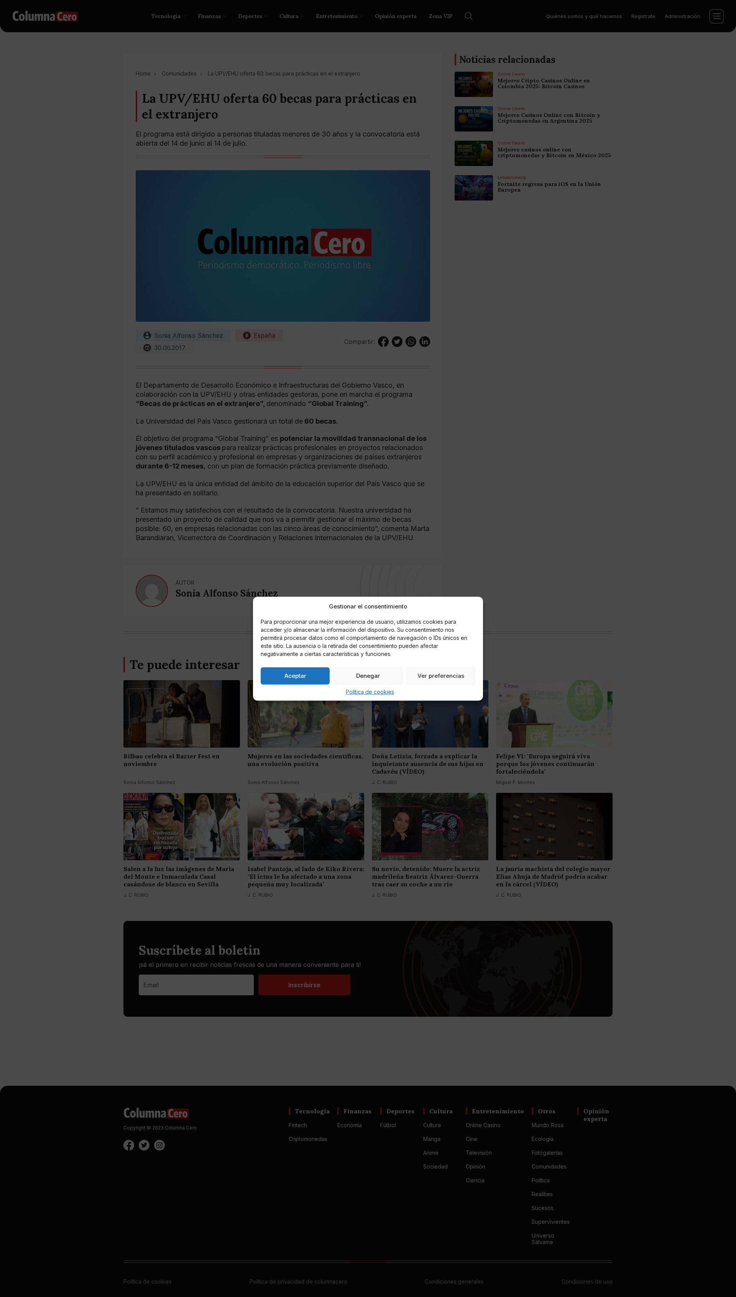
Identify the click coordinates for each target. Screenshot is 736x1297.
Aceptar (295, 675)
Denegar (368, 675)
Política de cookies (370, 691)
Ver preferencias (440, 675)
